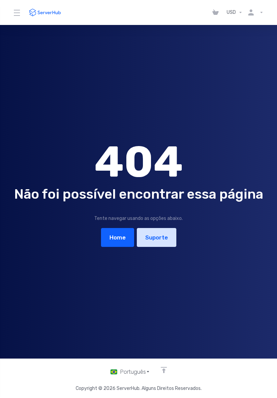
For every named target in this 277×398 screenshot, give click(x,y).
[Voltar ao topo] (163, 370)
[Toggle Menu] (16, 12)
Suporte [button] (156, 237)
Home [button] (117, 237)
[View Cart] (217, 12)
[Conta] (254, 12)
